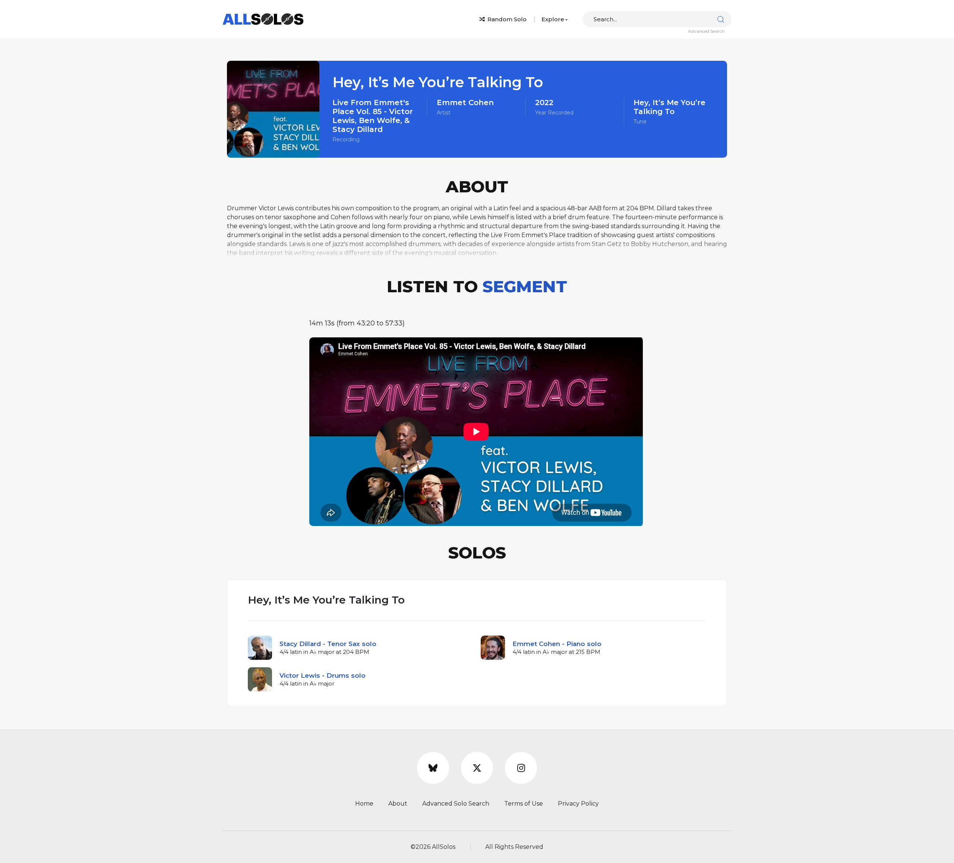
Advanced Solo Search (455, 803)
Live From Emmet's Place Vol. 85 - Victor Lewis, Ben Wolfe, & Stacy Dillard (372, 116)
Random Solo (506, 19)
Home (364, 803)
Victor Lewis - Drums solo (322, 675)
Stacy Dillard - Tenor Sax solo (327, 644)
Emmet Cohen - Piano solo (556, 644)
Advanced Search (706, 31)
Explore (552, 19)
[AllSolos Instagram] (521, 768)
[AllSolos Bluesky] (433, 768)
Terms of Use (523, 803)
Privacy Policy (578, 803)
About (397, 803)
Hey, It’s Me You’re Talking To (669, 107)
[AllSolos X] (477, 768)
